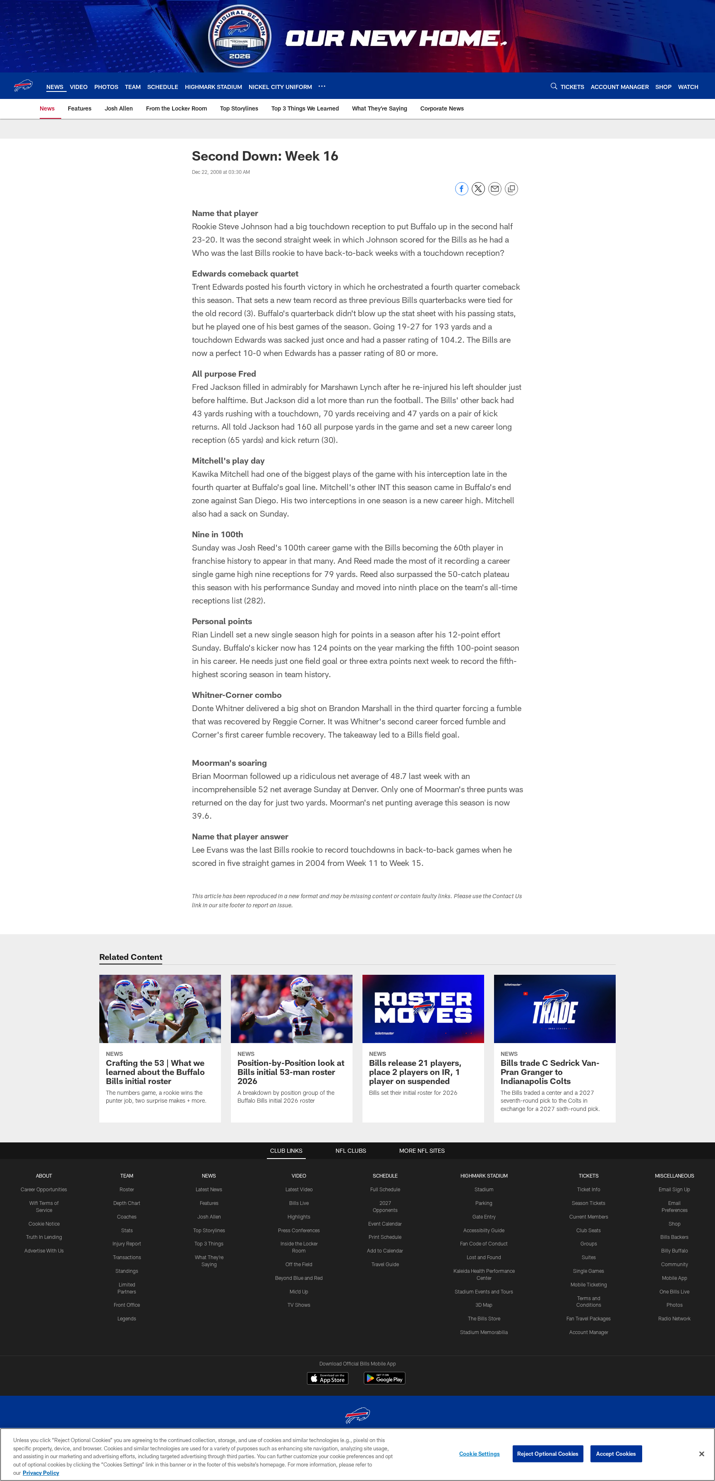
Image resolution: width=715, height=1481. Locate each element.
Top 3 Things (208, 1243)
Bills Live (299, 1203)
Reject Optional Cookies (548, 1453)
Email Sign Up (674, 1189)
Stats (127, 1230)
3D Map (483, 1305)
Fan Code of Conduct (484, 1243)
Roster (127, 1189)
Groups (589, 1243)
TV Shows (299, 1305)
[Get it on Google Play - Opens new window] (385, 1382)
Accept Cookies (616, 1453)
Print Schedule (385, 1237)
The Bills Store (484, 1318)
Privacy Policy (41, 1472)
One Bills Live (674, 1291)
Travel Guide (385, 1264)
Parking (483, 1203)
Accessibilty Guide (483, 1230)
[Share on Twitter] (478, 193)
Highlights (299, 1216)
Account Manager (588, 1332)
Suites (589, 1257)
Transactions (127, 1257)
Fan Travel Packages (588, 1318)
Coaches (127, 1216)
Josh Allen (209, 1216)
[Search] (554, 85)
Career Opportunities (44, 1189)
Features (209, 1203)
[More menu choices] (322, 86)
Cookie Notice (44, 1223)
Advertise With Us (44, 1250)
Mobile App (674, 1278)
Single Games (588, 1271)
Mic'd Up (299, 1291)
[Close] (702, 1454)
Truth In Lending (44, 1237)
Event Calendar (385, 1223)
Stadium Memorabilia (484, 1332)
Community (674, 1264)
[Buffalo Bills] (357, 1416)
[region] (357, 1454)
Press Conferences (299, 1230)
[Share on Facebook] (461, 193)
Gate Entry (484, 1216)
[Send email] (494, 193)
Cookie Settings (479, 1453)
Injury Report (127, 1243)
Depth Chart (126, 1203)
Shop (675, 1223)
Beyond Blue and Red (299, 1278)
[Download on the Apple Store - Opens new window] (328, 1379)
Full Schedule (385, 1189)
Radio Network (674, 1318)
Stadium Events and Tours (484, 1291)
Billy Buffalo (674, 1250)
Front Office (127, 1305)
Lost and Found (484, 1257)
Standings (126, 1271)
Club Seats (588, 1230)
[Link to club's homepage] (23, 86)
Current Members (588, 1216)
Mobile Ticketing (589, 1284)
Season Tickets (588, 1203)
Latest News (209, 1189)
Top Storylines (209, 1230)
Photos (675, 1305)
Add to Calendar (385, 1250)
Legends (127, 1318)
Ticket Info (588, 1189)
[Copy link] (511, 189)
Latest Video (299, 1189)
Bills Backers (674, 1237)
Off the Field (299, 1264)
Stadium (484, 1189)
